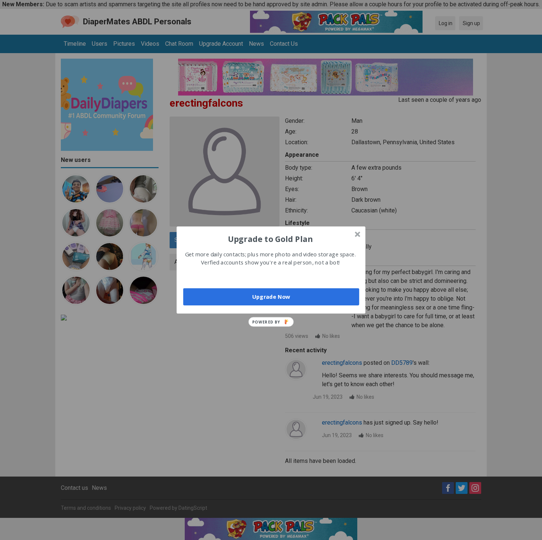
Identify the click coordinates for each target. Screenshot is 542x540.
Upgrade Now (271, 296)
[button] (270, 239)
